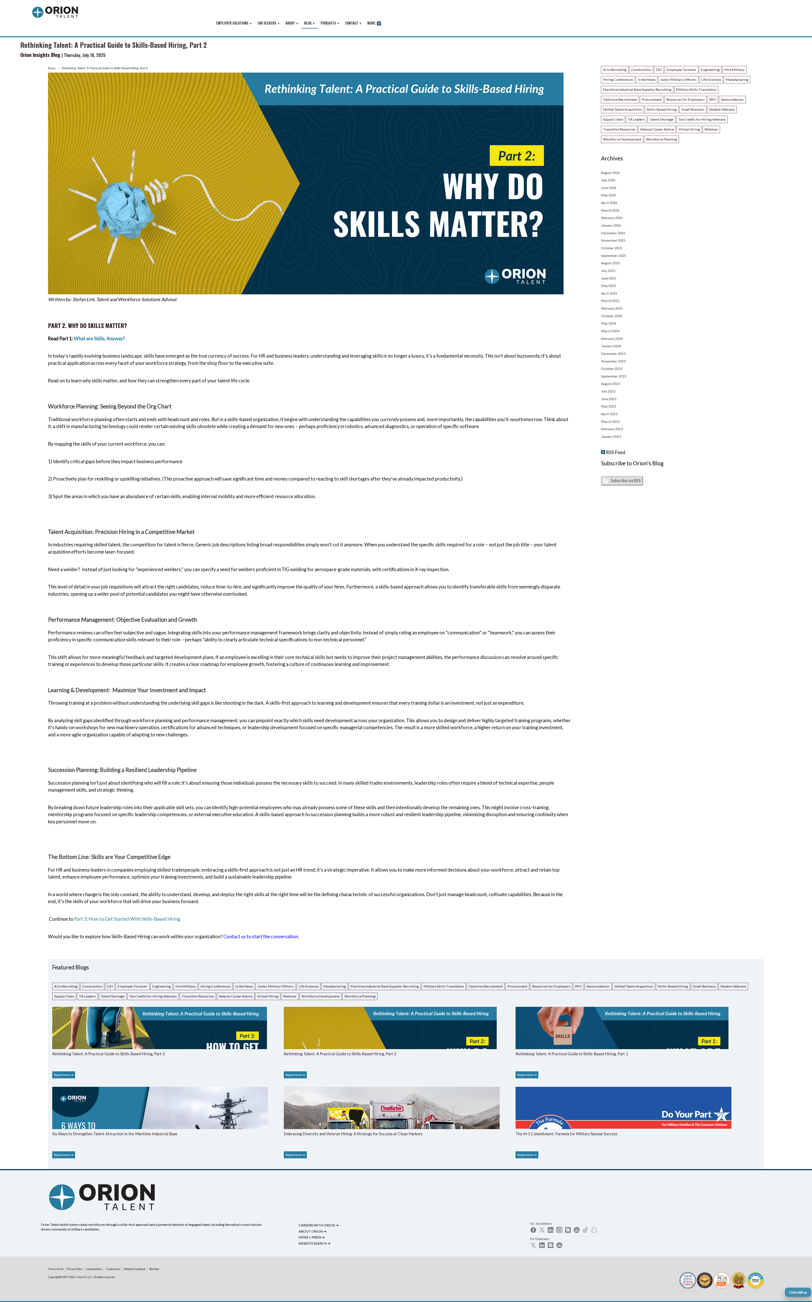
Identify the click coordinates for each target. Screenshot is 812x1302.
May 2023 (608, 406)
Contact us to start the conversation (260, 936)
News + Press (312, 1237)
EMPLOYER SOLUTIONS (234, 23)
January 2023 (611, 436)
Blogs (52, 68)
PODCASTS (330, 23)
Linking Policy (94, 1269)
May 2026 (608, 195)
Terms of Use (56, 1269)
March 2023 (610, 421)
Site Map (154, 1269)
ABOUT (292, 23)
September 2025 (613, 256)
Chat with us (798, 1292)
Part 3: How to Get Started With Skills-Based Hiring (127, 919)
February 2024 (612, 338)
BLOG (309, 23)
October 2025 (611, 248)
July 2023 (608, 391)
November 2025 (613, 240)
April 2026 (609, 203)
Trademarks (113, 1269)
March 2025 (610, 301)
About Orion (312, 1231)
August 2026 (610, 173)
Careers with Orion (319, 1225)
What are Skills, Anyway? (99, 338)
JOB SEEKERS (269, 23)
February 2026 (612, 218)
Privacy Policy (75, 1269)
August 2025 (610, 263)
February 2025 (612, 308)
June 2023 (608, 399)
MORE (371, 23)
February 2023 (612, 429)
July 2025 (608, 271)
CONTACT (353, 23)
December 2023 (613, 353)
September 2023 (613, 376)
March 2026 (610, 210)
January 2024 (611, 346)
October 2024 (611, 316)
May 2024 (608, 323)
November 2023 (613, 361)
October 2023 (611, 368)
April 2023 (609, 414)
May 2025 (608, 286)
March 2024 (610, 331)
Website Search (314, 1243)
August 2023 (610, 384)
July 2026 (608, 180)
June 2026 (608, 188)
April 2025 (609, 293)
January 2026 (611, 225)
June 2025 (608, 278)
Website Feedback (134, 1269)
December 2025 (613, 233)
